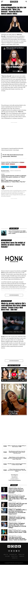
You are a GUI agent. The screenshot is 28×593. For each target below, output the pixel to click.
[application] (14, 374)
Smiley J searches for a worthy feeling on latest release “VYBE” (17, 446)
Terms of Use (21, 554)
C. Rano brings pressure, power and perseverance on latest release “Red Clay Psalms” (17, 470)
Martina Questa (6, 171)
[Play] (3, 380)
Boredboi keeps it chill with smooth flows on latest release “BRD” (17, 464)
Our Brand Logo (13, 554)
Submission (21, 556)
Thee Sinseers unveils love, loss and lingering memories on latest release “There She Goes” (17, 452)
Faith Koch (9, 186)
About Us (6, 554)
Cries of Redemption (15, 170)
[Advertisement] (14, 134)
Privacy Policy (14, 556)
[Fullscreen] (25, 380)
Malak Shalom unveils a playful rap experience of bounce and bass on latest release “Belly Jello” (17, 458)
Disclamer (7, 556)
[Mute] (23, 380)
